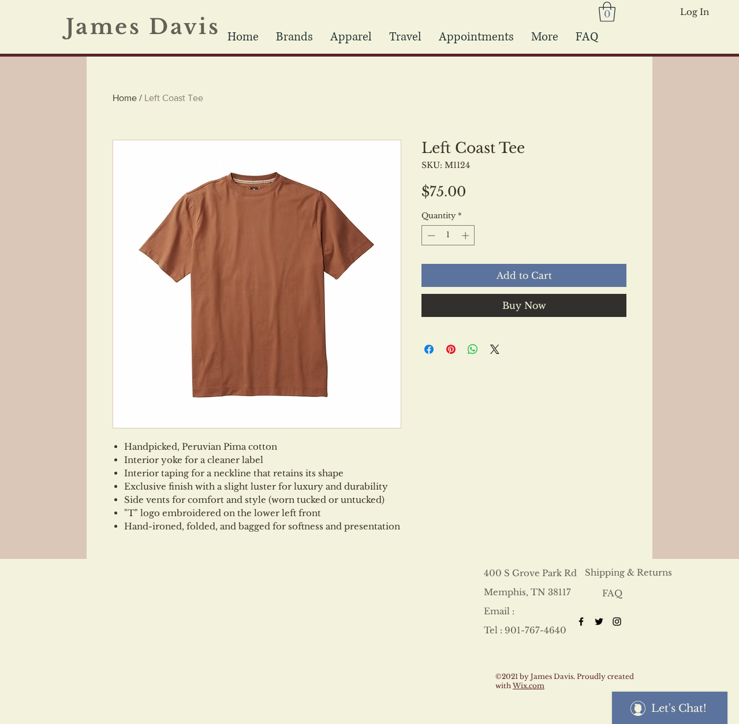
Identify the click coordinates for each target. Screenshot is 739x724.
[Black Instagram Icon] (616, 621)
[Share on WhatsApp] (473, 349)
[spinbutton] (448, 235)
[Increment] (466, 235)
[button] (405, 37)
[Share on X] (495, 349)
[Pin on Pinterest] (451, 349)
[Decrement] (430, 235)
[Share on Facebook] (429, 349)
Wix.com (528, 685)
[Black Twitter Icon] (599, 621)
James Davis (151, 27)
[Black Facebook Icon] (581, 621)
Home (125, 98)
